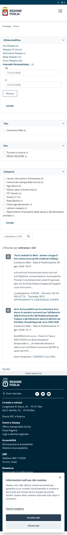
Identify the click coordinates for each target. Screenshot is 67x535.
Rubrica (21, 416)
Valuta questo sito (33, 373)
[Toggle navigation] (60, 11)
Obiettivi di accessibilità (14, 448)
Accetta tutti (33, 517)
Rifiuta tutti (33, 525)
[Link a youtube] (49, 394)
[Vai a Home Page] (12, 11)
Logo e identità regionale (15, 434)
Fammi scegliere (15, 508)
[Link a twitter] (43, 394)
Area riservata (13, 393)
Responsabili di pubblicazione (17, 472)
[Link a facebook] (37, 394)
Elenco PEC (8, 416)
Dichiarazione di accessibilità (17, 444)
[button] (33, 40)
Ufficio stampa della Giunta (16, 426)
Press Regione (9, 430)
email (14, 461)
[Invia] (28, 236)
